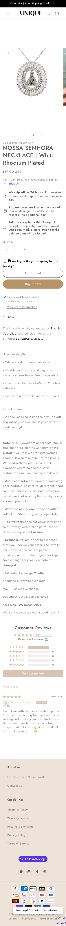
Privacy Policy (16, 835)
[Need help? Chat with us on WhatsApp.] (59, 919)
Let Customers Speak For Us (26, 777)
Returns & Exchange (20, 826)
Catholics (9, 333)
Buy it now (33, 284)
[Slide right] (41, 135)
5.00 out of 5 (43, 635)
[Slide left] (25, 135)
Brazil (38, 338)
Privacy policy (28, 918)
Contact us (14, 785)
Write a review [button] (33, 673)
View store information (22, 307)
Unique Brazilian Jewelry (31, 914)
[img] (12, 697)
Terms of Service (18, 843)
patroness (23, 338)
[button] (7, 13)
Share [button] (10, 317)
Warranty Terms (17, 818)
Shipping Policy (17, 809)
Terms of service (48, 918)
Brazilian (57, 328)
